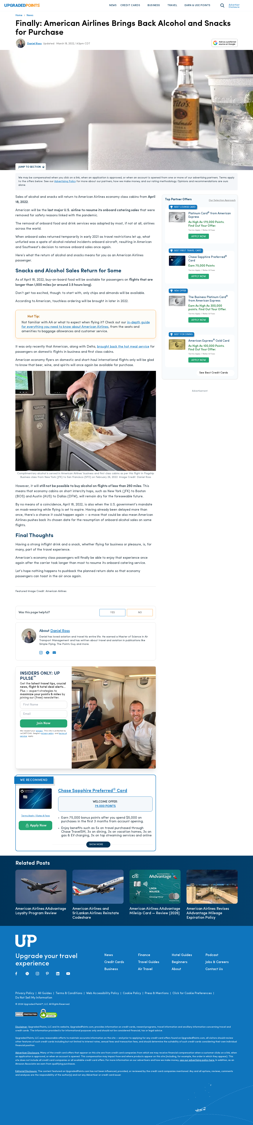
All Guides (45, 993)
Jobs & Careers (217, 962)
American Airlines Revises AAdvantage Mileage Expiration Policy (208, 913)
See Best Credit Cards (213, 372)
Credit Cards (130, 5)
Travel (172, 5)
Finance (144, 955)
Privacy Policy (24, 993)
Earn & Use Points (197, 5)
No (140, 612)
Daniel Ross (34, 43)
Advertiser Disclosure (234, 6)
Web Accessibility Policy (102, 993)
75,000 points (105, 806)
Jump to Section (30, 167)
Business (153, 5)
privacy (39, 731)
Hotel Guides (182, 955)
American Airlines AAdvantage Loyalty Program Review (40, 911)
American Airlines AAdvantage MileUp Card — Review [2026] (154, 911)
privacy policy (47, 733)
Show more (96, 844)
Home (18, 15)
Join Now (43, 723)
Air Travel (145, 969)
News (112, 5)
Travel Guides (148, 962)
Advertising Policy (65, 181)
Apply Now (38, 825)
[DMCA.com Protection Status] (26, 1014)
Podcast (211, 955)
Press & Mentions (157, 993)
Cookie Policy (132, 993)
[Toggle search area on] (222, 6)
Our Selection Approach (222, 200)
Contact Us (214, 969)
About (176, 969)
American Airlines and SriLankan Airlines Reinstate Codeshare (95, 913)
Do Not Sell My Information (33, 997)
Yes (112, 612)
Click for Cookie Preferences (192, 993)
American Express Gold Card (208, 340)
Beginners (179, 962)
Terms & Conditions (69, 993)
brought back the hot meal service (123, 347)
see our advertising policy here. (197, 1060)
